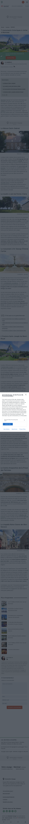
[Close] (26, 395)
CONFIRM (8, 424)
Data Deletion (7, 429)
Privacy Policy (22, 429)
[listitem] (14, 420)
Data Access (14, 429)
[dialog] (14, 412)
